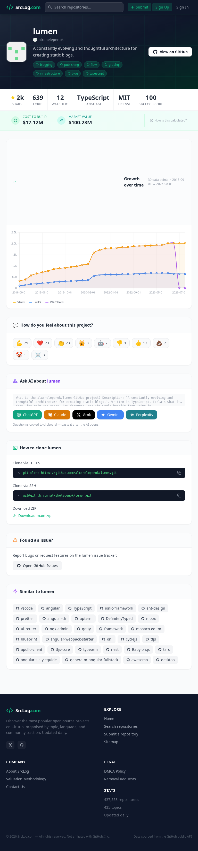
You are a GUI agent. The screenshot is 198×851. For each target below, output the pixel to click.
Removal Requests (120, 778)
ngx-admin (59, 628)
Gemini (113, 414)
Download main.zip (35, 515)
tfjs (153, 639)
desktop (168, 659)
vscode (27, 608)
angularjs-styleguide (39, 659)
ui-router (28, 628)
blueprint (29, 639)
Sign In (182, 7)
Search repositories (121, 726)
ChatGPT (30, 414)
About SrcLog (17, 771)
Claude (60, 414)
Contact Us (15, 786)
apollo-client (31, 649)
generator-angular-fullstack (94, 659)
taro (166, 649)
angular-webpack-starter (72, 639)
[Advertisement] (70, 182)
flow (94, 64)
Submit (142, 7)
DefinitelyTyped (119, 618)
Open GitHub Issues (40, 565)
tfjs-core (63, 649)
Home (109, 718)
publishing (71, 64)
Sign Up (162, 7)
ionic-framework (119, 608)
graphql (114, 64)
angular (53, 608)
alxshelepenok (51, 39)
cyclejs (131, 639)
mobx (151, 618)
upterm (86, 618)
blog (75, 73)
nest (115, 649)
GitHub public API (179, 836)
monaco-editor (148, 628)
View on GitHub (174, 51)
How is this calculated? (170, 120)
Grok (87, 414)
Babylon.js (141, 649)
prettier (27, 618)
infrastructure (50, 73)
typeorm (90, 649)
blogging (46, 64)
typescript (97, 73)
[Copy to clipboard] (179, 473)
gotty (86, 628)
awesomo (139, 659)
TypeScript (82, 608)
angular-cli (56, 618)
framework (113, 628)
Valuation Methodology (26, 778)
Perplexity (144, 414)
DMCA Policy (115, 771)
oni (109, 639)
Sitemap (111, 741)
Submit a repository (121, 734)
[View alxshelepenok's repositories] (16, 52)
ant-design (155, 608)
